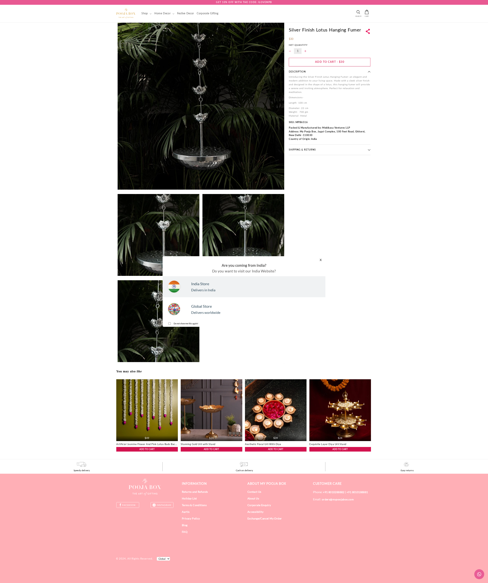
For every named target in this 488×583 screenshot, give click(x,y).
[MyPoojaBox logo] (126, 13)
